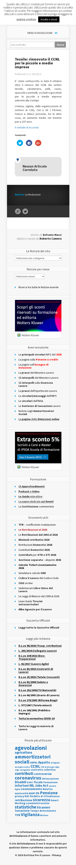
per (37, 555)
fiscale (38, 782)
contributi (24, 773)
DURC (30, 782)
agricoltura (23, 752)
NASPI (32, 793)
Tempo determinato (43, 810)
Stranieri (43, 807)
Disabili (20, 782)
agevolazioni (31, 747)
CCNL (35, 766)
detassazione (50, 778)
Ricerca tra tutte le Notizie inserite (39, 287)
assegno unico (22, 767)
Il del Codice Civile (39, 578)
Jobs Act (41, 785)
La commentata (36, 506)
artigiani (55, 762)
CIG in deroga (47, 767)
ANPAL (34, 762)
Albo (35, 609)
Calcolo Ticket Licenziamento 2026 (38, 566)
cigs (17, 769)
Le (38, 534)
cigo (57, 767)
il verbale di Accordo (27, 127)
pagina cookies (26, 19)
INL (31, 785)
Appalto (44, 762)
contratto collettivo (43, 769)
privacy (19, 796)
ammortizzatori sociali (33, 759)
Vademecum (36, 589)
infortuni (22, 785)
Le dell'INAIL (31, 401)
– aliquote (40, 560)
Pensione (49, 792)
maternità (21, 793)
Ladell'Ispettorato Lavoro (38, 391)
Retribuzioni (35, 544)
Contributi (34, 550)
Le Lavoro (40, 406)
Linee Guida (30, 602)
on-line (26, 583)
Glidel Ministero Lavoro (38, 377)
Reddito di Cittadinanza (45, 796)
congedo (25, 769)
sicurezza (41, 799)
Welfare (44, 815)
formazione (50, 782)
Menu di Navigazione (40, 33)
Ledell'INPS (38, 396)
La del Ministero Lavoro (36, 372)
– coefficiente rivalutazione (37, 524)
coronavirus (28, 778)
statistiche (25, 807)
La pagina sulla (38, 359)
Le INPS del (40, 354)
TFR (17, 815)
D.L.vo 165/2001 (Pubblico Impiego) (34, 712)
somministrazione (37, 803)
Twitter (25, 211)
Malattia (48, 789)
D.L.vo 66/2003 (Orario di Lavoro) (39, 695)
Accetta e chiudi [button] (49, 19)
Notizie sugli (36, 412)
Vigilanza (30, 814)
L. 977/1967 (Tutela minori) (35, 705)
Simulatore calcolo (32, 573)
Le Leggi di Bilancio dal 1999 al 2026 (39, 596)
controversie (43, 774)
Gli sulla (36, 384)
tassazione (22, 810)
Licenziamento (31, 789)
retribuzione (23, 800)
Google (18, 211)
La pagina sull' (34, 366)
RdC (27, 796)
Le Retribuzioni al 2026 (33, 529)
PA (37, 793)
